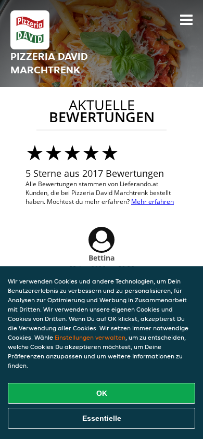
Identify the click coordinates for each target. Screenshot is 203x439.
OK (101, 393)
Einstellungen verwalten (90, 337)
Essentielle (101, 418)
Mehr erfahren (152, 201)
